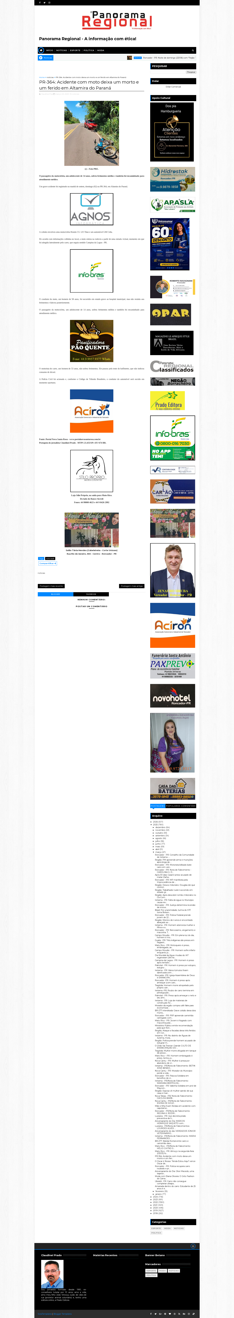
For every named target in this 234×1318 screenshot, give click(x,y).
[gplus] (160, 1314)
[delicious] (193, 1314)
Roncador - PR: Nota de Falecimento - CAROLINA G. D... (173, 871)
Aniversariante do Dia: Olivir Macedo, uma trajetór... (174, 1172)
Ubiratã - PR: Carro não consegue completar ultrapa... (170, 1182)
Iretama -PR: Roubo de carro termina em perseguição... (174, 991)
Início (49, 50)
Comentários (188, 806)
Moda (100, 50)
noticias (83, 58)
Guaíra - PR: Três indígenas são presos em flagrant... (174, 941)
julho (157, 841)
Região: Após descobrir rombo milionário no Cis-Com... (175, 896)
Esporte (75, 50)
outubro (159, 833)
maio (158, 846)
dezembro (160, 827)
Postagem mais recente (51, 586)
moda (167, 1228)
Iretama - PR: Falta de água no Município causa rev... (174, 901)
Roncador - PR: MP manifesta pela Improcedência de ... (171, 881)
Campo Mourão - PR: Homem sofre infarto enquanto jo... (175, 951)
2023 (155, 1199)
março (158, 852)
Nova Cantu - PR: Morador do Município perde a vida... (173, 1072)
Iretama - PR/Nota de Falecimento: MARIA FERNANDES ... (175, 1137)
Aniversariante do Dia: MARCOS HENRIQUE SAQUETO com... (170, 1122)
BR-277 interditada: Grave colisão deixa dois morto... (175, 1011)
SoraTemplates (45, 1314)
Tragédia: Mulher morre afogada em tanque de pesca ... (175, 1052)
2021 (155, 1205)
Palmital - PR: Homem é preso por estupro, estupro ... (175, 966)
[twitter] (45, 3)
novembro (160, 830)
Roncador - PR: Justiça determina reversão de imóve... (175, 906)
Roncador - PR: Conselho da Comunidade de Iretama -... (174, 856)
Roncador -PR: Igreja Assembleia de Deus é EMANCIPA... (175, 976)
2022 (155, 1202)
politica (156, 1233)
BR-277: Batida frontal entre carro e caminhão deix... (171, 1142)
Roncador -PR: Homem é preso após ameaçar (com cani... (172, 981)
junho (158, 844)
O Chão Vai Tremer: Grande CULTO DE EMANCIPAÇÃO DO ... (173, 1047)
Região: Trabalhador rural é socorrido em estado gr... (174, 891)
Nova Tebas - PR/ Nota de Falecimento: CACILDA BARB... (173, 1097)
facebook (91, 594)
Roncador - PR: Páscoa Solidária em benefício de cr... (172, 1077)
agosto (159, 838)
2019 (155, 1210)
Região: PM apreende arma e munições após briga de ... (174, 861)
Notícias (61, 50)
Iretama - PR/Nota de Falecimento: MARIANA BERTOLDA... (171, 1082)
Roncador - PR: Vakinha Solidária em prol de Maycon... (175, 1087)
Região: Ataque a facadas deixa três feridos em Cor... (175, 1031)
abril (157, 849)
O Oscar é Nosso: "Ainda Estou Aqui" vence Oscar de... (175, 1162)
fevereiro (159, 1191)
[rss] (179, 1314)
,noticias (75, 94)
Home (42, 77)
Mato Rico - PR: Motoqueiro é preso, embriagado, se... (172, 946)
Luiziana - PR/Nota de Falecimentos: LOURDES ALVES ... (172, 1127)
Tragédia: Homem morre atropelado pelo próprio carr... (174, 986)
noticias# (50, 558)
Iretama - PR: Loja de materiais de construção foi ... (171, 1001)
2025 (155, 824)
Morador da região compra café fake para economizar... (174, 1006)
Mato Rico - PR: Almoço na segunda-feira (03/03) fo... (174, 1152)
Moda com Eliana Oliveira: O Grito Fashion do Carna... (174, 1177)
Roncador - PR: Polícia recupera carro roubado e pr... (172, 1167)
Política (89, 50)
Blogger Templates (62, 1314)
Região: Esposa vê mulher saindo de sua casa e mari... (174, 1092)
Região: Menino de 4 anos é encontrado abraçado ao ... (174, 921)
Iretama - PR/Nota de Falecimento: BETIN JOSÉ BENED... (175, 1067)
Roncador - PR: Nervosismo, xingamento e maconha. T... (175, 931)
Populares (173, 806)
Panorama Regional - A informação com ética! (87, 38)
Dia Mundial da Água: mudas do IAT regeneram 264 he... (171, 956)
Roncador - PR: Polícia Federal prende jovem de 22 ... (173, 916)
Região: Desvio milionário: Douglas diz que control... (175, 886)
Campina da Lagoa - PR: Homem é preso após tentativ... (174, 961)
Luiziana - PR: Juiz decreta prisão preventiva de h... (170, 1117)
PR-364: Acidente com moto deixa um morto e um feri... (173, 1157)
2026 (155, 822)
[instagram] (49, 3)
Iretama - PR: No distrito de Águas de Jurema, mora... (173, 1036)
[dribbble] (175, 1314)
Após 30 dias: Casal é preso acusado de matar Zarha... (173, 876)
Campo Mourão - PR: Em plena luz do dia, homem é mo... (174, 936)
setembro (160, 835)
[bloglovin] (170, 1314)
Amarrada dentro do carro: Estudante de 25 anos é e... (175, 1187)
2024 (155, 1197)
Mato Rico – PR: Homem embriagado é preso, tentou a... (174, 1057)
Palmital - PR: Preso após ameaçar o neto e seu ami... (175, 996)
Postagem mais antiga (132, 586)
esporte (156, 1228)
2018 (155, 1213)
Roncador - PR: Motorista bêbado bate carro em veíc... (173, 866)
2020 (156, 1208)
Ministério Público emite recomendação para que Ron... (174, 1026)
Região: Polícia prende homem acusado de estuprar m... (175, 1041)
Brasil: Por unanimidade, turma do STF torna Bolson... (173, 911)
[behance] (184, 1314)
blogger (55, 594)
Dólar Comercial (173, 87)
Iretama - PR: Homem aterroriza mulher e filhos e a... (175, 926)
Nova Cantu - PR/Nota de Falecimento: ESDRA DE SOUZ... (173, 1102)
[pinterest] (165, 1314)
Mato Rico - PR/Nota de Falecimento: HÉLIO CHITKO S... (173, 1147)
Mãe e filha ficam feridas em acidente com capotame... (175, 1107)
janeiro (158, 1194)
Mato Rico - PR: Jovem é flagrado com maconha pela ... (173, 1021)
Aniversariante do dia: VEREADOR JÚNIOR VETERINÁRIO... (175, 1132)
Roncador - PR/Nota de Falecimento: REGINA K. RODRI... (172, 1112)
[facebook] (40, 3)
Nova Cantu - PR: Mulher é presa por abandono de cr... (172, 1062)
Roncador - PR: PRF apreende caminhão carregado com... (174, 1016)
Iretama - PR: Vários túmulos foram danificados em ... (171, 971)
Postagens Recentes (158, 806)
